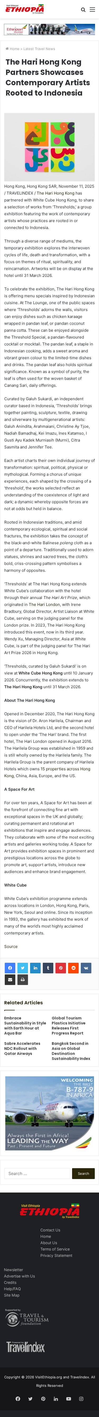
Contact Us (50, 1230)
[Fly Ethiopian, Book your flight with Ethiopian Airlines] (49, 29)
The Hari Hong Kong (55, 193)
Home (14, 49)
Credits (10, 1282)
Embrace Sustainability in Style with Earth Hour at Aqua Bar (25, 1025)
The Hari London (44, 604)
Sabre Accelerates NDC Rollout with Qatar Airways (22, 1048)
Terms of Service (55, 1249)
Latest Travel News (39, 49)
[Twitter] (22, 968)
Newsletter (13, 1269)
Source (11, 946)
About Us (48, 1242)
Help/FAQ (12, 1288)
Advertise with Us (19, 1276)
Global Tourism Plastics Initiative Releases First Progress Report (69, 1025)
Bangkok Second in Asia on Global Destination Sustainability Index (71, 1051)
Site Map (12, 1295)
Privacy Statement (56, 1255)
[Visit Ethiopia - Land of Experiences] (25, 9)
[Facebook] (10, 968)
